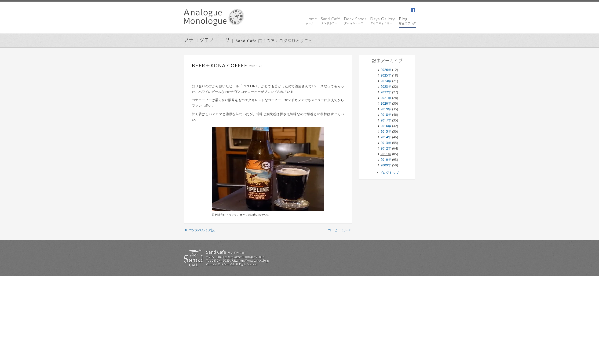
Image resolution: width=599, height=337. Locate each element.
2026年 (385, 69)
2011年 (385, 154)
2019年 (385, 109)
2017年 (385, 120)
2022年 (385, 92)
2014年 (385, 137)
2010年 (385, 159)
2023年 (385, 86)
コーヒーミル (337, 230)
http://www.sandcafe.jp (254, 261)
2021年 (385, 97)
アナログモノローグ (207, 40)
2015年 (385, 131)
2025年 (385, 75)
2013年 (385, 142)
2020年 (385, 103)
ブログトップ (389, 172)
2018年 (385, 114)
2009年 (385, 165)
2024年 (385, 81)
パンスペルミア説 (201, 230)
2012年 (385, 148)
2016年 (385, 126)
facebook (413, 10)
